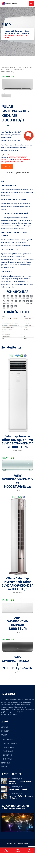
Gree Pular (16, 162)
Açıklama (9, 173)
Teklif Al (7, 166)
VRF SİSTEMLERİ (8, 751)
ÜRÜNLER (4, 735)
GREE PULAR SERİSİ (16, 157)
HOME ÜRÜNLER (7, 759)
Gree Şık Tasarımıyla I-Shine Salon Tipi (20, 782)
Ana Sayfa (4, 68)
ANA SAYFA (4, 727)
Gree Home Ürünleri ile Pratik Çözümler (21, 797)
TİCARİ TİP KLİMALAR (9, 747)
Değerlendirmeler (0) (21, 173)
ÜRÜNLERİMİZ (13, 68)
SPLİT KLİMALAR (24, 68)
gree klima (8, 162)
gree (2, 162)
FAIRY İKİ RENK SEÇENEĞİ (18, 789)
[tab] (6, 95)
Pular (21, 162)
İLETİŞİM (4, 767)
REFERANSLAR (5, 763)
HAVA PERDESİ (7, 755)
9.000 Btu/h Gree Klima (22, 159)
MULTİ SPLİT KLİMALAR (10, 743)
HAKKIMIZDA (5, 731)
